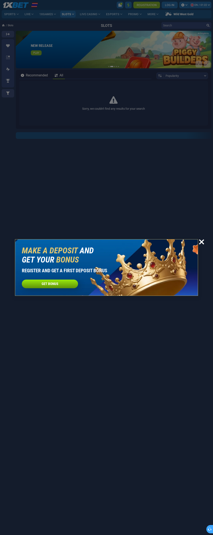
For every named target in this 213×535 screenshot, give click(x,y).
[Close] (201, 241)
